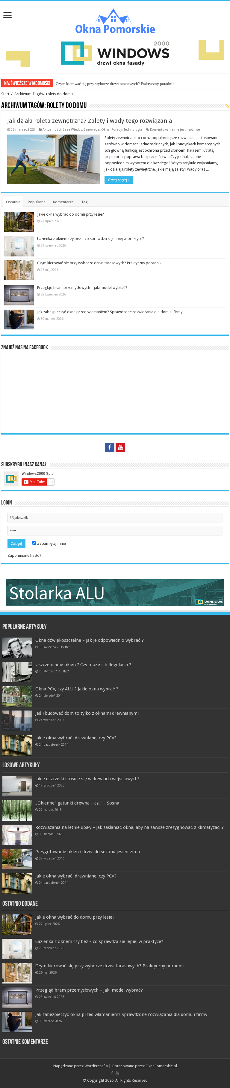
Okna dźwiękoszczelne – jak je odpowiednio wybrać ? (89, 640)
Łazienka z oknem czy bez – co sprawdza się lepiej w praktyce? (90, 238)
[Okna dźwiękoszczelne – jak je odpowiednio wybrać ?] (17, 648)
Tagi (85, 202)
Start (5, 94)
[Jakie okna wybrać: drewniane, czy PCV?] (17, 745)
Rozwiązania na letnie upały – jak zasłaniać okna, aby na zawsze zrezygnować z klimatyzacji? (129, 827)
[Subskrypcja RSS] (227, 106)
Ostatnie (13, 202)
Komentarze (63, 202)
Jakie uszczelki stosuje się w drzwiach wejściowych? (87, 778)
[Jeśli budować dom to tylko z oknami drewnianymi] (17, 721)
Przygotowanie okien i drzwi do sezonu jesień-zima (87, 851)
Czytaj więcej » (119, 180)
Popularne (37, 202)
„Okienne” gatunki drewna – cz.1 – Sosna (77, 803)
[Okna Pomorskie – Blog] (115, 19)
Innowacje (91, 130)
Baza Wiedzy (72, 130)
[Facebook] (109, 447)
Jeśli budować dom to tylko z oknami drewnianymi (87, 713)
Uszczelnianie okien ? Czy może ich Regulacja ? (83, 664)
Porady (116, 130)
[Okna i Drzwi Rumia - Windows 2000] (115, 53)
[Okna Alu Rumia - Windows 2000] (115, 592)
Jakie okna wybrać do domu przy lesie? (70, 214)
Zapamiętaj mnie (51, 543)
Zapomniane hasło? (24, 555)
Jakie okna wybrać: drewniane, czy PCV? (75, 738)
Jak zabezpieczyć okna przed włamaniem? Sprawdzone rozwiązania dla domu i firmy (109, 312)
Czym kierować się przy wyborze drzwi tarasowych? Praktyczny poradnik (115, 83)
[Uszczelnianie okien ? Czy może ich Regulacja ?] (17, 672)
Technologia (133, 130)
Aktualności (52, 130)
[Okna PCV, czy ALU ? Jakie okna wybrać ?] (17, 696)
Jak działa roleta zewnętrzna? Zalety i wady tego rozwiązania (89, 120)
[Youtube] (120, 447)
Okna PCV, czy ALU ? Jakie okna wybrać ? (76, 689)
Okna (105, 130)
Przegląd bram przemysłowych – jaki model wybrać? (82, 287)
